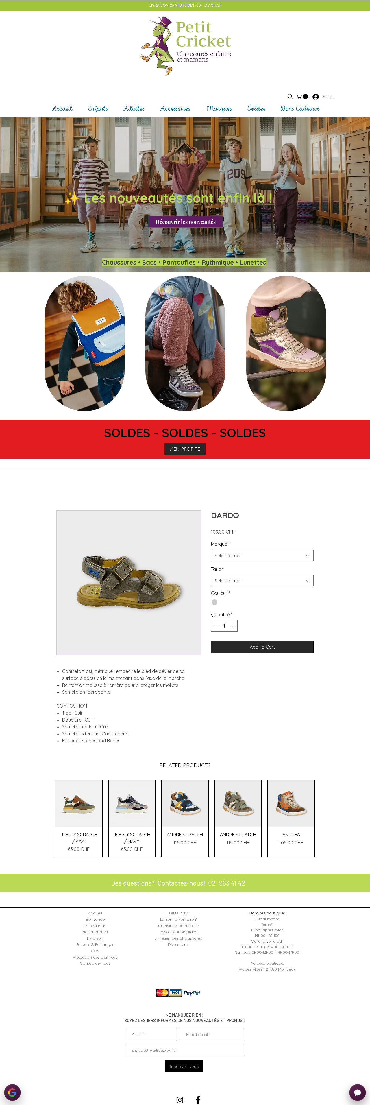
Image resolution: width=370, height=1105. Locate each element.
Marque (220, 544)
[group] (185, 818)
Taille (217, 569)
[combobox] (262, 555)
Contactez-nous (95, 963)
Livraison (95, 938)
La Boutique (95, 926)
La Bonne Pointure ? (178, 919)
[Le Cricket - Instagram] (179, 1100)
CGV (95, 951)
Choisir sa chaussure (178, 926)
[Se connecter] (310, 97)
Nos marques (95, 932)
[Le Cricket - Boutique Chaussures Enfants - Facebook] (198, 1100)
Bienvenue (95, 919)
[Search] (290, 97)
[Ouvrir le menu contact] (357, 1092)
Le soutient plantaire (178, 932)
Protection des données (95, 957)
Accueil (95, 913)
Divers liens (178, 944)
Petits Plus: (178, 913)
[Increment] (233, 625)
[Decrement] (216, 625)
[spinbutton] (224, 625)
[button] (302, 96)
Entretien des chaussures (178, 938)
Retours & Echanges (95, 944)
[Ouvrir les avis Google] (12, 1092)
